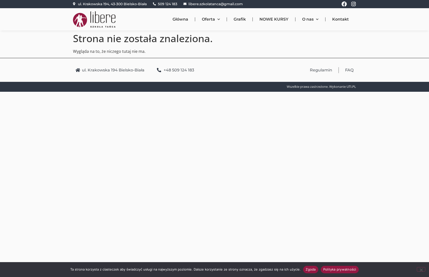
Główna (180, 19)
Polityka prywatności (339, 269)
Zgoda (311, 269)
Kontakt (340, 19)
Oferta (208, 19)
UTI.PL (351, 86)
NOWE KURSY (273, 19)
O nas (308, 19)
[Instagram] (353, 4)
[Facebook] (344, 4)
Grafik (240, 19)
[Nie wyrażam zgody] (421, 269)
